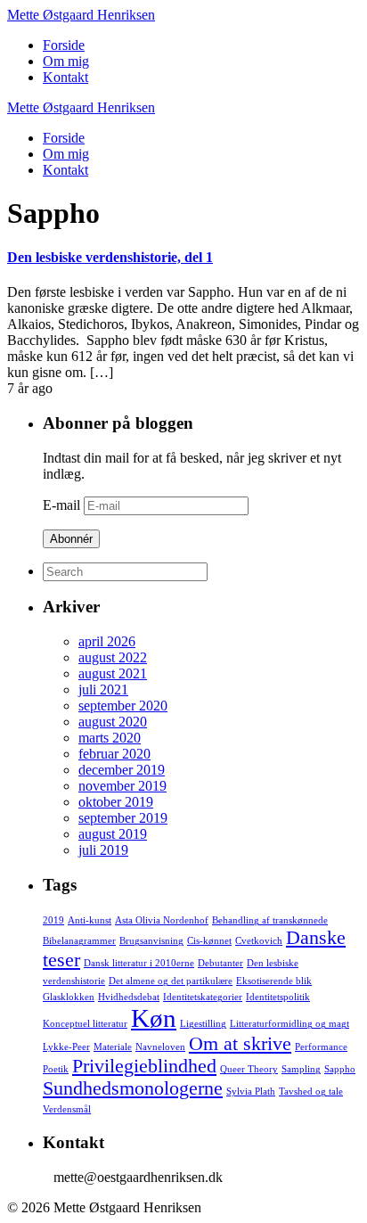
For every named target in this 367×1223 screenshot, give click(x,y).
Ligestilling (203, 1024)
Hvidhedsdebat (128, 997)
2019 (53, 920)
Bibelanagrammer (79, 941)
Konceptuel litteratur (85, 1024)
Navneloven (160, 1047)
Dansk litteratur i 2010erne (139, 963)
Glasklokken (68, 997)
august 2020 (112, 721)
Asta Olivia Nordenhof (161, 920)
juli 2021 (103, 689)
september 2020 (122, 705)
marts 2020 (109, 737)
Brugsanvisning (151, 941)
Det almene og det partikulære (170, 981)
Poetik (56, 1069)
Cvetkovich (258, 941)
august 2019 (112, 833)
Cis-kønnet (209, 941)
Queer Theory (249, 1069)
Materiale (113, 1047)
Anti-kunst (89, 920)
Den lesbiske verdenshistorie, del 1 (110, 257)
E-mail (63, 505)
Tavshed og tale (311, 1091)
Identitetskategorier (202, 997)
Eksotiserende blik (274, 981)
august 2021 (112, 673)
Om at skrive (240, 1044)
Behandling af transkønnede (270, 920)
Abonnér (71, 539)
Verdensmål (67, 1109)
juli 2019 (103, 850)
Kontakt (65, 77)
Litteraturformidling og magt (289, 1024)
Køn (153, 1018)
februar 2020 (114, 753)
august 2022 (112, 657)
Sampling (301, 1069)
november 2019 (122, 785)
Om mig (66, 61)
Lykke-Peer (66, 1047)
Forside (64, 45)
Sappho (339, 1069)
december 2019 (121, 769)
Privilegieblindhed (144, 1066)
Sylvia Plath (250, 1091)
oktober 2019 (115, 801)
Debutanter (220, 963)
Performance (321, 1047)
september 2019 (122, 817)
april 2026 (106, 641)
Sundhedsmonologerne (133, 1088)
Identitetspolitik (278, 997)
